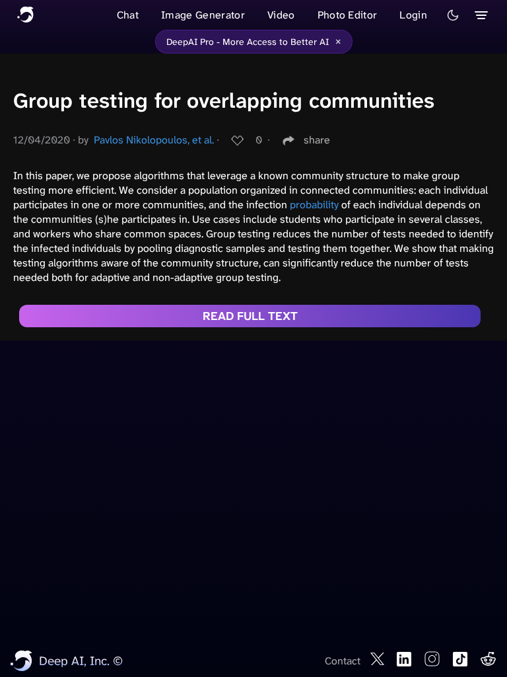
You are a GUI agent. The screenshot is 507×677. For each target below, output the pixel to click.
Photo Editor (348, 15)
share (317, 140)
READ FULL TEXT (250, 316)
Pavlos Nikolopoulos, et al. (154, 140)
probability (314, 205)
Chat (128, 15)
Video (281, 15)
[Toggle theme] (452, 15)
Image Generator (203, 15)
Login (413, 15)
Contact (342, 661)
